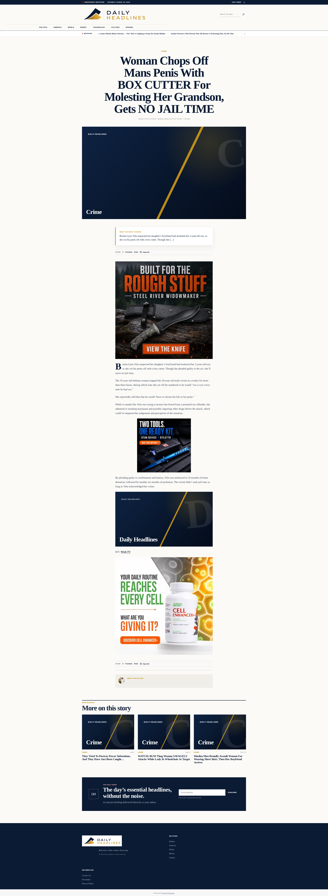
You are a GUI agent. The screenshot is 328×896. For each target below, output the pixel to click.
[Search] (243, 14)
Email (136, 252)
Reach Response (168, 893)
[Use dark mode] (244, 2)
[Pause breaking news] (244, 34)
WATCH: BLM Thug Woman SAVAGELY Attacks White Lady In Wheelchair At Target (164, 758)
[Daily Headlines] (114, 14)
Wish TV (126, 551)
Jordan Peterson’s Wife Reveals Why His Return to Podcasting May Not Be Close (173, 34)
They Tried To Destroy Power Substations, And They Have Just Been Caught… (106, 758)
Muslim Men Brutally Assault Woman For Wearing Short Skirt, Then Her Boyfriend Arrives (218, 759)
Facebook (128, 252)
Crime (164, 51)
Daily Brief (236, 2)
